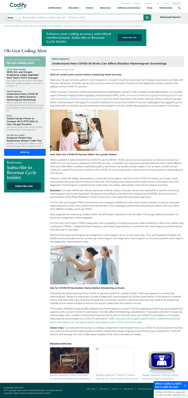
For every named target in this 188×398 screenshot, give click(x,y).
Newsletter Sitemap (145, 389)
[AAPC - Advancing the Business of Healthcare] (18, 6)
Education (74, 8)
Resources (105, 8)
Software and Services (128, 8)
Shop (150, 8)
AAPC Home (104, 389)
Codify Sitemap (128, 389)
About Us (137, 3)
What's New (125, 3)
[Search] (179, 8)
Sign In (166, 3)
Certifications (55, 8)
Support (148, 3)
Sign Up (176, 3)
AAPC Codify (91, 389)
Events (89, 8)
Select (10, 18)
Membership (166, 8)
